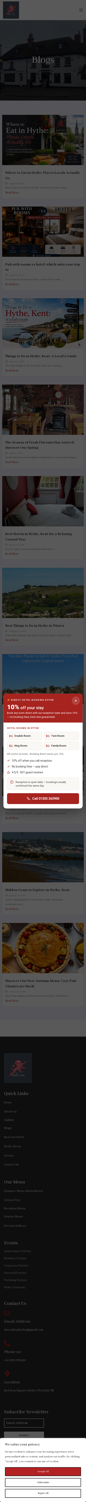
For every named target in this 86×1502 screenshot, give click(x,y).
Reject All (43, 1493)
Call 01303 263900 (45, 798)
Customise (43, 1482)
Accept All (43, 1471)
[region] (43, 1470)
